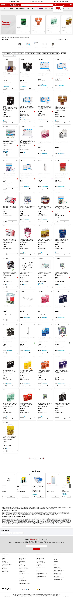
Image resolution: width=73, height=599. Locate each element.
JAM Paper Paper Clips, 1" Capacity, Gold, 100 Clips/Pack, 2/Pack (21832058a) (45, 240)
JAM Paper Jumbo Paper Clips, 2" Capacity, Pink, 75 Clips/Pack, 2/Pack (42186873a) (44, 142)
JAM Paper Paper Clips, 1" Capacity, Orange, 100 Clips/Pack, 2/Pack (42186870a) (44, 371)
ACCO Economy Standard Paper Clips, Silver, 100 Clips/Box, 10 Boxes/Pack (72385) (9, 240)
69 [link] (41, 277)
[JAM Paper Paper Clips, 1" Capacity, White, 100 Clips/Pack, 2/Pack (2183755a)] (62, 133)
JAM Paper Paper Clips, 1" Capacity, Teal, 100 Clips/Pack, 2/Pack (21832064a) (53, 26)
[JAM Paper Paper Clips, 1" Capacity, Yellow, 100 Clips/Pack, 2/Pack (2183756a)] (27, 364)
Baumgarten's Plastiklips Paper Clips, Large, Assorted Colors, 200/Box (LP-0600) (61, 273)
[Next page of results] (43, 458)
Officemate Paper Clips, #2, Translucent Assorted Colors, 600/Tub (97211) (27, 207)
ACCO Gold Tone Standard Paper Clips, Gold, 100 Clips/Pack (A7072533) (9, 306)
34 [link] (24, 310)
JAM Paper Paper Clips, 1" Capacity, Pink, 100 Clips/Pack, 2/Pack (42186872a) (45, 306)
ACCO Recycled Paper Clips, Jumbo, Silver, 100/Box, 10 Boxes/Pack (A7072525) (27, 338)
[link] (12, 1)
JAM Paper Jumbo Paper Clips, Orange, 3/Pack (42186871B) (38, 26)
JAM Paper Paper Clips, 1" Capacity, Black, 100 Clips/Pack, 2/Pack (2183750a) (62, 404)
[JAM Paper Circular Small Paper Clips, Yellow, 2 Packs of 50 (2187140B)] (10, 429)
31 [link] (24, 211)
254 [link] (24, 145)
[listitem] (23, 24)
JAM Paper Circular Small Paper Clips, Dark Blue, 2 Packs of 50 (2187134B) (61, 240)
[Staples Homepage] (4, 5)
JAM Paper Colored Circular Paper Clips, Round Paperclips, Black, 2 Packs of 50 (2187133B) (10, 108)
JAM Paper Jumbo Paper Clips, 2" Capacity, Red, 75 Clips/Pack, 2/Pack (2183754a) (26, 404)
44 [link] (24, 277)
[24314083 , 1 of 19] (9, 480)
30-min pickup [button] (40, 84)
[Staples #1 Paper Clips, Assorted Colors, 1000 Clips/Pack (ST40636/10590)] (10, 133)
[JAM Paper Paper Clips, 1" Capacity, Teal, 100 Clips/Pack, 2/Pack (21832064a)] (53, 21)
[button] (52, 5)
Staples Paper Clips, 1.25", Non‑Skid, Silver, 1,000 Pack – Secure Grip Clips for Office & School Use (27, 141)
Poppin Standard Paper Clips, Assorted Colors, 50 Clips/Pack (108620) (44, 273)
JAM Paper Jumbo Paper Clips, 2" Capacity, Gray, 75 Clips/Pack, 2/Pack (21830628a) (9, 339)
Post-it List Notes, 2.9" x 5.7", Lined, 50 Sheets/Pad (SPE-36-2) (53, 485)
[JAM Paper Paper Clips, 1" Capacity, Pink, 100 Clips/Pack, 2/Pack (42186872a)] (45, 298)
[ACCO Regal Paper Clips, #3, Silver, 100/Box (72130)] (27, 265)
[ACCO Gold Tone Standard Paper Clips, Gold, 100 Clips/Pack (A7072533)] (10, 298)
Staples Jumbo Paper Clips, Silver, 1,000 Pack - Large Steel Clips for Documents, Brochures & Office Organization (45, 107)
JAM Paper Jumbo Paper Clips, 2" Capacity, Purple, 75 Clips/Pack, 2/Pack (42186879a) (62, 371)
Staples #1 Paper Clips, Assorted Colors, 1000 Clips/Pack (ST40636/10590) (10, 141)
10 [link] (41, 408)
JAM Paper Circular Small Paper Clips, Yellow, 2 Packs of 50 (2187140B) (9, 437)
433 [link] (41, 78)
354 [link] (7, 145)
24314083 (4, 485)
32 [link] (41, 244)
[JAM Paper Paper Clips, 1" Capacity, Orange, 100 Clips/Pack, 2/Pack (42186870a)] (45, 364)
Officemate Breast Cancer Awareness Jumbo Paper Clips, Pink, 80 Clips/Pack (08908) (27, 240)
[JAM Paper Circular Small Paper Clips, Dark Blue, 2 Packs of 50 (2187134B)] (62, 232)
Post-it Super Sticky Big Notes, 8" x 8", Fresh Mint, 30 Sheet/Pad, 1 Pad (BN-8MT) (23, 486)
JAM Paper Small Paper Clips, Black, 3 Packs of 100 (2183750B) (27, 74)
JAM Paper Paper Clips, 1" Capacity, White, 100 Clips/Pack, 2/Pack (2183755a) (62, 142)
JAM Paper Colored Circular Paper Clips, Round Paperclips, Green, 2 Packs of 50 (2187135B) (23, 27)
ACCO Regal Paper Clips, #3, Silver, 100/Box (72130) (26, 273)
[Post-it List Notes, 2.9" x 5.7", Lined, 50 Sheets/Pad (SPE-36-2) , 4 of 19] (53, 480)
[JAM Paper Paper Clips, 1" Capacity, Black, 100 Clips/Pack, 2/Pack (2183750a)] (62, 396)
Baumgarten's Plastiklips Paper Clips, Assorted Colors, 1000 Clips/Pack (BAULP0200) (61, 339)
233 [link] (59, 211)
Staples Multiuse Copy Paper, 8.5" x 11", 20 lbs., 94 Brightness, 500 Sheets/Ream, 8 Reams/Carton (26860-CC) (38, 486)
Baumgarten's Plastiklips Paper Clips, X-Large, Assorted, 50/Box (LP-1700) (45, 404)
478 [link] (41, 211)
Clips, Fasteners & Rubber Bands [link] (15, 37)
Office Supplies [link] (7, 37)
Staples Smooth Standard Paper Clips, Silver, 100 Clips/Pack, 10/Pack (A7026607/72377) (44, 74)
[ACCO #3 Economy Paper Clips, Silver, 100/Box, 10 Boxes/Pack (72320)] (27, 298)
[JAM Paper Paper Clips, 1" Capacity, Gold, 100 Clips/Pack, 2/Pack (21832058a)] (45, 232)
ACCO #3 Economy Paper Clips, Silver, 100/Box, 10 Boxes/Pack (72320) (27, 306)
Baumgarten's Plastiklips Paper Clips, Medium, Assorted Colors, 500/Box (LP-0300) (10, 273)
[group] (9, 486)
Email (27, 544)
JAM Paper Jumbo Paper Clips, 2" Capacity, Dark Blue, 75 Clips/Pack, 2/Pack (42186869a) (62, 306)
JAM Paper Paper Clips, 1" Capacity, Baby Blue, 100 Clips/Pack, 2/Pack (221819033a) (45, 339)
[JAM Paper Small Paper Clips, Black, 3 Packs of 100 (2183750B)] (27, 66)
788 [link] (59, 78)
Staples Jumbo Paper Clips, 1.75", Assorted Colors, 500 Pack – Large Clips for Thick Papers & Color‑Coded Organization (45, 207)
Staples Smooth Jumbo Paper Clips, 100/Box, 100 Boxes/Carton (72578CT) (44, 174)
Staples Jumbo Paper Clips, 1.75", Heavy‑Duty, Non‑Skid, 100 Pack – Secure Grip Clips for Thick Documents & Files (27, 175)
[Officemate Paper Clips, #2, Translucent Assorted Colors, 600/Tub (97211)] (27, 200)
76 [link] (41, 146)
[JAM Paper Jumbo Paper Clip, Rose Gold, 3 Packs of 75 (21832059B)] (62, 100)
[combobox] (37, 5)
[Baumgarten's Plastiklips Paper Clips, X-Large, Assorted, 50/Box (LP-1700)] (45, 396)
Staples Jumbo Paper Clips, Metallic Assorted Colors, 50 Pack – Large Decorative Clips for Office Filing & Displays (9, 175)
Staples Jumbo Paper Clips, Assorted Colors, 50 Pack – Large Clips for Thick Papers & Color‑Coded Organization (62, 207)
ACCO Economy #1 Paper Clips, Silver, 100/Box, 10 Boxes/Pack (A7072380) (9, 207)
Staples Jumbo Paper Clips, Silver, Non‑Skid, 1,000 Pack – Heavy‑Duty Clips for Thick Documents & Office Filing (27, 107)
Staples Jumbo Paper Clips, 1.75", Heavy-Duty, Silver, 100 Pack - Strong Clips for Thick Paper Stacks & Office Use (62, 74)
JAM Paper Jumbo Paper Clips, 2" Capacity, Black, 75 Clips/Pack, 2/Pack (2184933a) (9, 371)
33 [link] (24, 244)
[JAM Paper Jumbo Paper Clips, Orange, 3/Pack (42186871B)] (38, 21)
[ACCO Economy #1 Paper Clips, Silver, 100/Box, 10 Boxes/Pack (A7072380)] (10, 200)
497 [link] (24, 111)
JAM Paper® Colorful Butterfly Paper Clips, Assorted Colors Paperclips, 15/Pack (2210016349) (10, 75)
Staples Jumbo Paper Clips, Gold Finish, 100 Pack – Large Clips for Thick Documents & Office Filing (62, 175)
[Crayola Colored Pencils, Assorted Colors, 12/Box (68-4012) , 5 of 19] (68, 480)
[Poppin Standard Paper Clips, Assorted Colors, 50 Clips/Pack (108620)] (45, 265)
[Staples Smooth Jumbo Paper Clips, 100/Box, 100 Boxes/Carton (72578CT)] (45, 167)
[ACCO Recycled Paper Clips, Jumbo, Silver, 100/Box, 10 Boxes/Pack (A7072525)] (27, 331)
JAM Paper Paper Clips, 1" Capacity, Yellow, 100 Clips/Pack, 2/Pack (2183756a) (26, 371)
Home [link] (3, 37)
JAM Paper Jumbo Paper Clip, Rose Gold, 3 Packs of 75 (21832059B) (62, 108)
